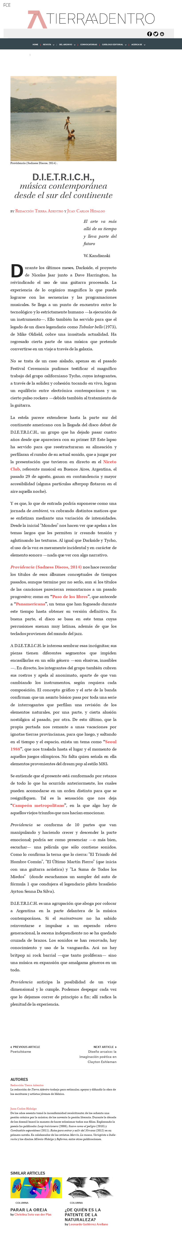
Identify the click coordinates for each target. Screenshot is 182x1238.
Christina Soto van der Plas (32, 1214)
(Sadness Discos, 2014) (46, 567)
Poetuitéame (20, 1051)
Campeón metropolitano (38, 805)
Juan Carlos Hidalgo (86, 211)
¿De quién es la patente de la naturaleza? (83, 1215)
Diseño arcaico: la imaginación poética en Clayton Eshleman (98, 1057)
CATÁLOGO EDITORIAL (111, 46)
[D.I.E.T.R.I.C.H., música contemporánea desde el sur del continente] (63, 118)
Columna (22, 1202)
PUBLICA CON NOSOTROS (45, 55)
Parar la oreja (28, 1210)
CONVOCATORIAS (88, 45)
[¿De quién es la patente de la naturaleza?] (91, 1187)
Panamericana (30, 604)
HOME (35, 45)
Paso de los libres (70, 597)
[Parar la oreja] (36, 1187)
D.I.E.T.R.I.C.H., (63, 186)
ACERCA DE (135, 46)
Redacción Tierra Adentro (39, 211)
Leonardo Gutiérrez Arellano (88, 1224)
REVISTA (46, 46)
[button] (16, 64)
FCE (7, 5)
